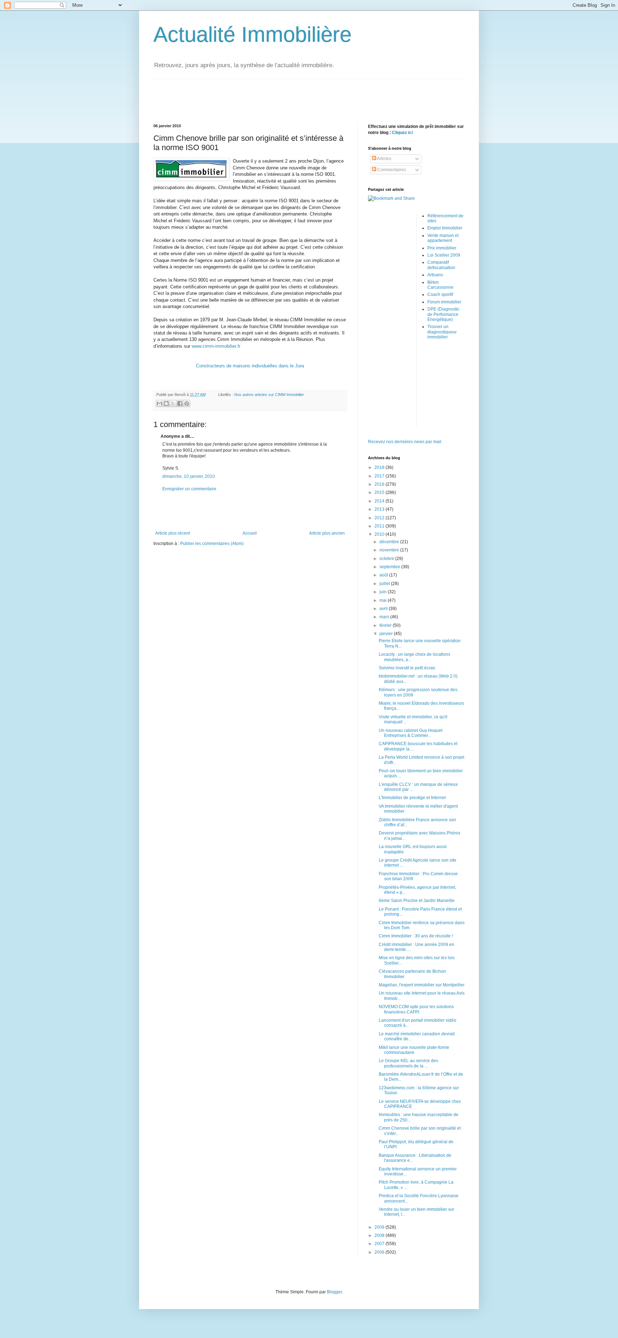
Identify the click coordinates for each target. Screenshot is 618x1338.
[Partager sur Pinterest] (186, 403)
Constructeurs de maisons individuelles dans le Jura (250, 365)
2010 (380, 534)
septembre (390, 566)
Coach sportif (440, 294)
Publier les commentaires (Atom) (212, 543)
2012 (380, 517)
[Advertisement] (309, 95)
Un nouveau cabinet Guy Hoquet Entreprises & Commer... (410, 733)
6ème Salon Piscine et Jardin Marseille (417, 900)
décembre (389, 541)
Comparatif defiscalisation (441, 265)
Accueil (249, 533)
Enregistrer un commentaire (189, 488)
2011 (380, 526)
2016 (380, 484)
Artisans (435, 274)
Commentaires (391, 169)
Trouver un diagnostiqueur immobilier (442, 332)
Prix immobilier (441, 248)
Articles (383, 158)
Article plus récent (172, 533)
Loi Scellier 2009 (443, 255)
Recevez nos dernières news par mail (404, 441)
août (384, 575)
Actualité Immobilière (252, 34)
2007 (380, 1243)
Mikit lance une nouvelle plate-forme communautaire (414, 1050)
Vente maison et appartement (442, 238)
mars (384, 616)
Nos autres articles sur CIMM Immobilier (269, 394)
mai (383, 600)
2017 (380, 476)
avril (384, 608)
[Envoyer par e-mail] (159, 403)
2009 (380, 1227)
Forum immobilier (444, 301)
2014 (380, 501)
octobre (387, 558)
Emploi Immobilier (444, 228)
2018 (380, 467)
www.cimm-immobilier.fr (216, 346)
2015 (380, 492)
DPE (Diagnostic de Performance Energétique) (443, 314)
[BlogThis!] (166, 403)
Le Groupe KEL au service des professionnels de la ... (408, 1063)
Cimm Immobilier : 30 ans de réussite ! (416, 935)
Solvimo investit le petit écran (407, 667)
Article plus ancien (327, 533)
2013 (380, 509)
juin (383, 591)
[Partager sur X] (173, 403)
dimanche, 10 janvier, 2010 (188, 476)
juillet (385, 583)
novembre (389, 549)
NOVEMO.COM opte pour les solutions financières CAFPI (416, 1009)
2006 (380, 1252)
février (386, 625)
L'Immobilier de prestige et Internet (412, 797)
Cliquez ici (402, 132)
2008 (380, 1235)
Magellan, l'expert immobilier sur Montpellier (422, 984)
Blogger (334, 1291)
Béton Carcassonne (440, 285)
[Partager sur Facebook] (179, 403)
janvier (386, 633)
